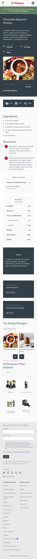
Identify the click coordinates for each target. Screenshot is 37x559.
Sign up (6, 457)
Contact (21, 489)
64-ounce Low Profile (13, 186)
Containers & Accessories (11, 412)
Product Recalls (23, 508)
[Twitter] (8, 473)
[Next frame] (21, 356)
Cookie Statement (8, 531)
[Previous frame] (15, 356)
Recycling (6, 520)
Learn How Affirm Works (10, 546)
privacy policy (19, 452)
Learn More (18, 11)
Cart (3, 4)
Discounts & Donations (9, 493)
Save (10, 103)
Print (20, 103)
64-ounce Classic (12, 188)
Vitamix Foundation (8, 489)
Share (29, 103)
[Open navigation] (33, 3)
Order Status (23, 486)
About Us (5, 486)
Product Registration (25, 493)
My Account (6, 513)
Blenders (11, 392)
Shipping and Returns (25, 497)
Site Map (5, 535)
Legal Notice (6, 524)
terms (29, 452)
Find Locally (22, 504)
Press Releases (7, 509)
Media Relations (7, 506)
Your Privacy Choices (9, 539)
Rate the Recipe (10, 292)
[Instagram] (20, 473)
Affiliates (5, 517)
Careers (5, 502)
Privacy (5, 528)
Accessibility (6, 542)
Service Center (23, 500)
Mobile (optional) (6, 435)
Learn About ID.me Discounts (11, 550)
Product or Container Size (16, 182)
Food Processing (26, 392)
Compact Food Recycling (26, 411)
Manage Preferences (11, 90)
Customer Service (24, 482)
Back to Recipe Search (9, 329)
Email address (6, 428)
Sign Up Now (10, 312)
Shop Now (25, 11)
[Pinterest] (12, 473)
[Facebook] (4, 473)
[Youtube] (16, 473)
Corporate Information (9, 482)
